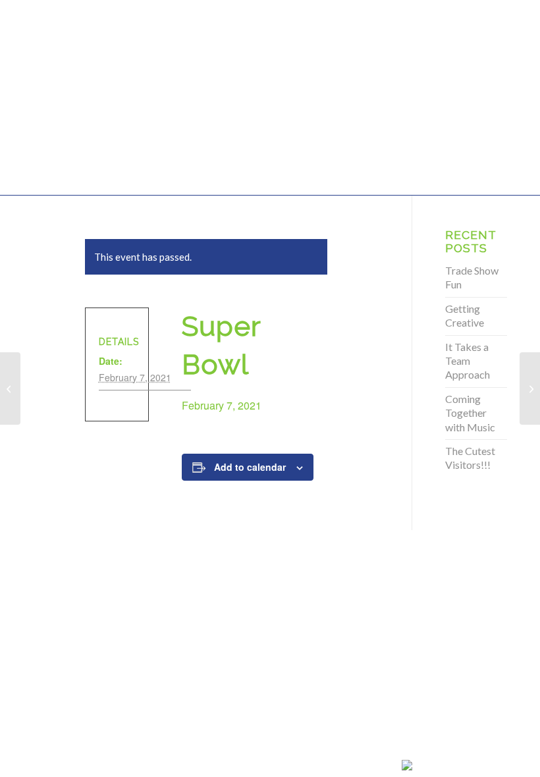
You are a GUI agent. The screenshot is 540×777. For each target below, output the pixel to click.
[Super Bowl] (10, 388)
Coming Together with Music (470, 412)
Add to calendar (250, 466)
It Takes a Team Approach (467, 360)
